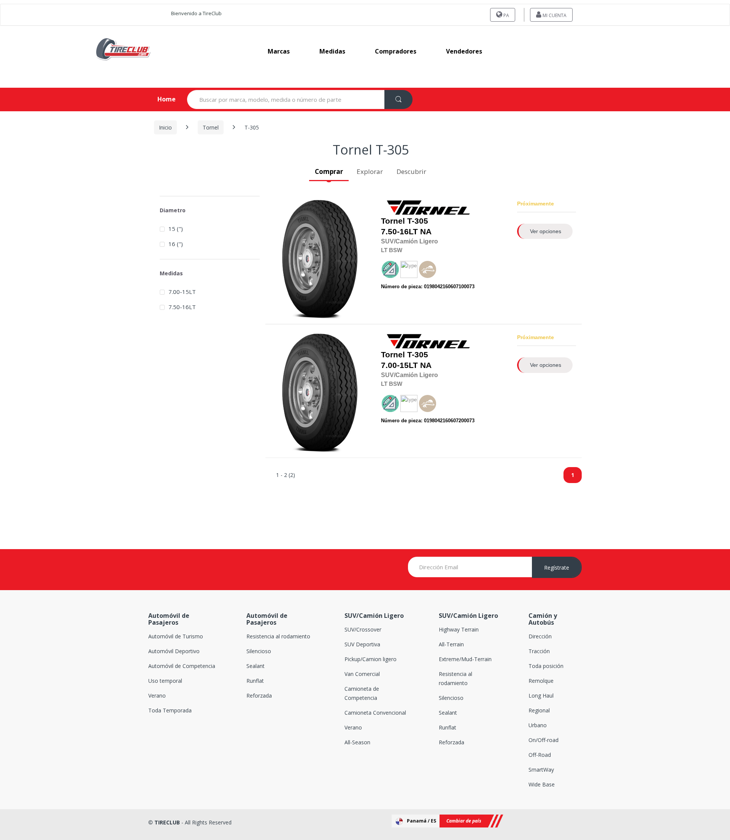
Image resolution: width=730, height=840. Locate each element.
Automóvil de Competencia (181, 665)
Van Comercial (362, 673)
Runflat (255, 680)
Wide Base (541, 784)
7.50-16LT (399, 231)
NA (406, 226)
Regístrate (556, 567)
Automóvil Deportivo (174, 651)
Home (160, 99)
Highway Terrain (459, 629)
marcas (279, 51)
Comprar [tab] (329, 171)
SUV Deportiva (362, 644)
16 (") (175, 244)
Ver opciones (545, 231)
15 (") (175, 228)
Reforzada (259, 695)
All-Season (357, 742)
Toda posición (545, 665)
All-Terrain (451, 644)
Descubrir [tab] (411, 171)
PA (505, 15)
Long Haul (541, 695)
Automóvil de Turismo (175, 636)
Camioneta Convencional (375, 712)
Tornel (211, 127)
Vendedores (464, 51)
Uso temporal (165, 680)
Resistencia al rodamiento (278, 636)
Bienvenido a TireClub (196, 13)
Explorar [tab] (370, 171)
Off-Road (539, 754)
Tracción (539, 651)
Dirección (540, 636)
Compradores (395, 51)
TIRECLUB (167, 822)
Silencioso (258, 651)
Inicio (165, 127)
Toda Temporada (170, 710)
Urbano (537, 725)
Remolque (541, 680)
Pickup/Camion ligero (370, 659)
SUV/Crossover (362, 629)
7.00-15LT (399, 365)
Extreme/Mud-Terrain (465, 659)
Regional (539, 710)
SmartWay (541, 769)
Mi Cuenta (554, 15)
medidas (332, 51)
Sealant (255, 665)
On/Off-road (543, 740)
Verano (157, 695)
